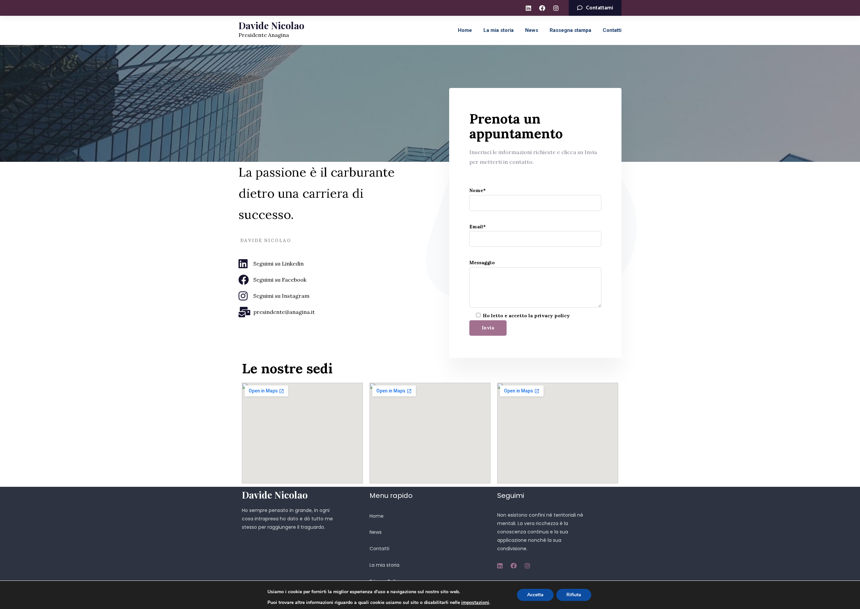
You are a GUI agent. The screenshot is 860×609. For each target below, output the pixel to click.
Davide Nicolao (271, 25)
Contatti (612, 30)
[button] (595, 8)
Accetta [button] (535, 595)
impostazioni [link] (475, 602)
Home (465, 30)
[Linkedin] (528, 8)
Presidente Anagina (264, 35)
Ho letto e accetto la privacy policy (526, 316)
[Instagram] (556, 8)
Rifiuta (573, 595)
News (531, 30)
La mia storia (498, 30)
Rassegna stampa (570, 30)
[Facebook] (542, 8)
